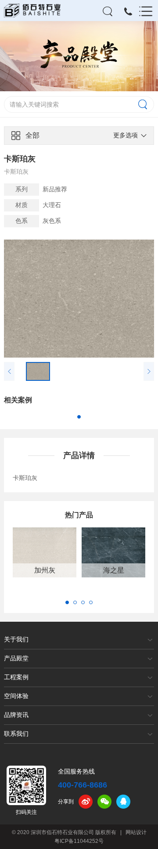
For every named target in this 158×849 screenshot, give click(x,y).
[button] (79, 417)
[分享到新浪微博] (86, 802)
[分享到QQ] (123, 802)
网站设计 (136, 832)
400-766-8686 (82, 785)
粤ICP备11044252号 (79, 841)
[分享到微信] (104, 802)
